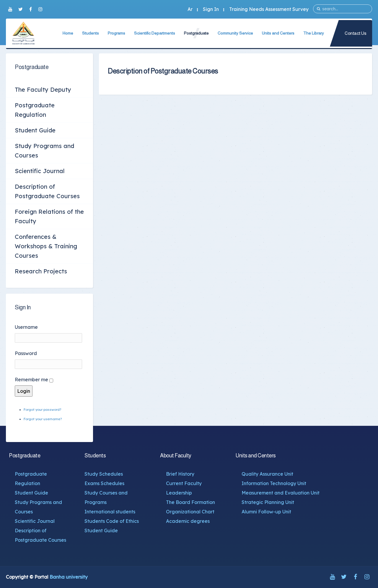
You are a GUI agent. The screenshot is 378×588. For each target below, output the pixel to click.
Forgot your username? (43, 419)
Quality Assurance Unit (267, 474)
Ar (190, 9)
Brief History (180, 474)
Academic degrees (188, 521)
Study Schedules (103, 474)
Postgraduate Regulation (35, 109)
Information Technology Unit (274, 483)
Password (26, 353)
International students (109, 512)
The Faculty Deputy (43, 89)
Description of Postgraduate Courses (47, 191)
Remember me (31, 379)
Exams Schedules (104, 483)
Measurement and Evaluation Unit (281, 493)
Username (26, 327)
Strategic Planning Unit (268, 502)
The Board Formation (190, 502)
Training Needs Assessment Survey (269, 9)
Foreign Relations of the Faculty (49, 216)
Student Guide (35, 130)
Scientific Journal (40, 171)
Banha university (69, 577)
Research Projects (41, 271)
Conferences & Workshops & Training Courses (46, 246)
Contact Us (355, 33)
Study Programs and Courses (44, 150)
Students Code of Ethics (111, 521)
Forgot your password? (42, 410)
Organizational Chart (190, 512)
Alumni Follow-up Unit (266, 512)
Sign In (211, 9)
